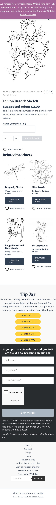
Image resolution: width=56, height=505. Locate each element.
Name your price (14, 123)
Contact (28, 449)
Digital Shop (16, 91)
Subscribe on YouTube (28, 463)
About (28, 445)
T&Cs (28, 456)
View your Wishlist (28, 474)
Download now (14, 200)
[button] (48, 19)
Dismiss (32, 14)
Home (6, 91)
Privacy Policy (28, 459)
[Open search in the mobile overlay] (28, 478)
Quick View (14, 181)
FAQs (28, 452)
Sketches (28, 91)
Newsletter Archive (28, 470)
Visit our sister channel (28, 467)
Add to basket (31, 138)
